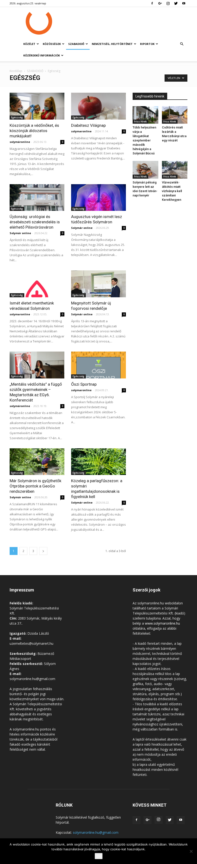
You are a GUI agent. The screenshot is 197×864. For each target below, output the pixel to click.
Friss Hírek (140, 121)
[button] (181, 44)
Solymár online (20, 233)
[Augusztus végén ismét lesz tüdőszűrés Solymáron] (98, 197)
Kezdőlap (16, 71)
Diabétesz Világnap (88, 125)
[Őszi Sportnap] (98, 365)
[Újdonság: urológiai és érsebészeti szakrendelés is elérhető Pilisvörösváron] (37, 197)
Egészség (17, 117)
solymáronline (20, 142)
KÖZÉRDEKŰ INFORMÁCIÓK (41, 55)
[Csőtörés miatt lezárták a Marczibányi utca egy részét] (175, 115)
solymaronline (81, 131)
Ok (99, 856)
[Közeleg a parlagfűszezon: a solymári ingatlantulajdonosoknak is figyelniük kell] (98, 461)
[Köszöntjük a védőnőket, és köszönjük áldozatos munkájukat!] (37, 106)
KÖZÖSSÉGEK (52, 44)
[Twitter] (175, 3)
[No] (191, 851)
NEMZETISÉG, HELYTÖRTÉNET (112, 44)
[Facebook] (152, 3)
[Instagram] (168, 3)
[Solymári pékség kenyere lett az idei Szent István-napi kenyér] (145, 169)
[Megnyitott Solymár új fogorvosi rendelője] (98, 283)
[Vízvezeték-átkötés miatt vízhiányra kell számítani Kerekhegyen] (175, 169)
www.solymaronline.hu (162, 623)
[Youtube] (183, 3)
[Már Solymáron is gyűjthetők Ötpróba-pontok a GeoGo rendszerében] (37, 461)
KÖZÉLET (29, 44)
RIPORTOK (147, 44)
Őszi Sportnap (84, 384)
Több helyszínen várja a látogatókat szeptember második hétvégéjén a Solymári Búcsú (144, 140)
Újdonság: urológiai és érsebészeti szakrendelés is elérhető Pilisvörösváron (35, 222)
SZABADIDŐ (76, 44)
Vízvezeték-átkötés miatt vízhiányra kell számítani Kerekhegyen (172, 191)
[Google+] (160, 3)
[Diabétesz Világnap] (98, 106)
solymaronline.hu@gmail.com (95, 832)
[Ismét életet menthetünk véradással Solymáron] (37, 283)
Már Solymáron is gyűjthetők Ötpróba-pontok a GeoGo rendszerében (35, 486)
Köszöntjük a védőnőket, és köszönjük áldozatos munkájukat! (34, 130)
